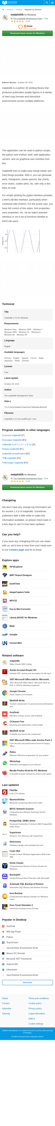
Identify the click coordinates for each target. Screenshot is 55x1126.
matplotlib (23, 14)
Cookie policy (35, 1003)
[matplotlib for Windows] (5, 18)
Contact (5, 1003)
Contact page (16, 549)
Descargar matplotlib (12, 440)
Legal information (37, 1013)
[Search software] (47, 2)
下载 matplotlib (9, 458)
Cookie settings (36, 1024)
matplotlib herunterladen (13, 453)
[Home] (3, 9)
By (26, 18)
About (5, 998)
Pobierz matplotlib (10, 449)
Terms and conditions (39, 998)
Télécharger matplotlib (12, 463)
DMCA (32, 1019)
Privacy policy (35, 1008)
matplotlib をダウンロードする (16, 444)
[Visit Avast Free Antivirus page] (27, 27)
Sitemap (6, 1013)
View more (27, 982)
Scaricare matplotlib (11, 435)
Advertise (6, 1008)
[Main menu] (52, 2)
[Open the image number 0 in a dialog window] (23, 241)
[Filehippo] (9, 2)
